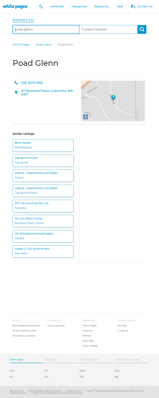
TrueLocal (87, 330)
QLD (117, 370)
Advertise (57, 6)
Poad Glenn (44, 44)
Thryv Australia (89, 345)
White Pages (22, 44)
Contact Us (144, 6)
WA (116, 376)
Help (120, 6)
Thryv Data (87, 340)
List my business (56, 325)
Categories (79, 6)
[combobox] (46, 29)
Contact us (122, 330)
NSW (82, 370)
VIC (47, 376)
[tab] (25, 20)
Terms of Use (17, 390)
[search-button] (141, 29)
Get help (121, 325)
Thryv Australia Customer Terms (45, 390)
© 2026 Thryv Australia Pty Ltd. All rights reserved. (57, 393)
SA (11, 376)
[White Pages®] (15, 6)
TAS (82, 376)
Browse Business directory (26, 325)
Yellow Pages (89, 325)
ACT (12, 370)
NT (46, 370)
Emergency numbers (24, 335)
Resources (101, 6)
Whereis (86, 335)
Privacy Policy (74, 390)
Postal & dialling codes (24, 330)
